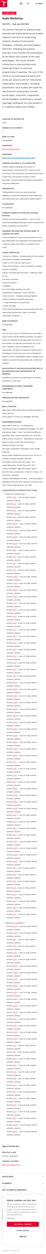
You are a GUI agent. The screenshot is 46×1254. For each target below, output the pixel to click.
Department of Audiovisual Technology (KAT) (19, 158)
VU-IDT (15, 524)
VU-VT (14, 603)
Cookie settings (23, 1230)
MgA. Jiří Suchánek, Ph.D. (11, 149)
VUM (16, 923)
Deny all (23, 1236)
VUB (16, 494)
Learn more (11, 1218)
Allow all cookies (22, 1224)
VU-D (14, 497)
